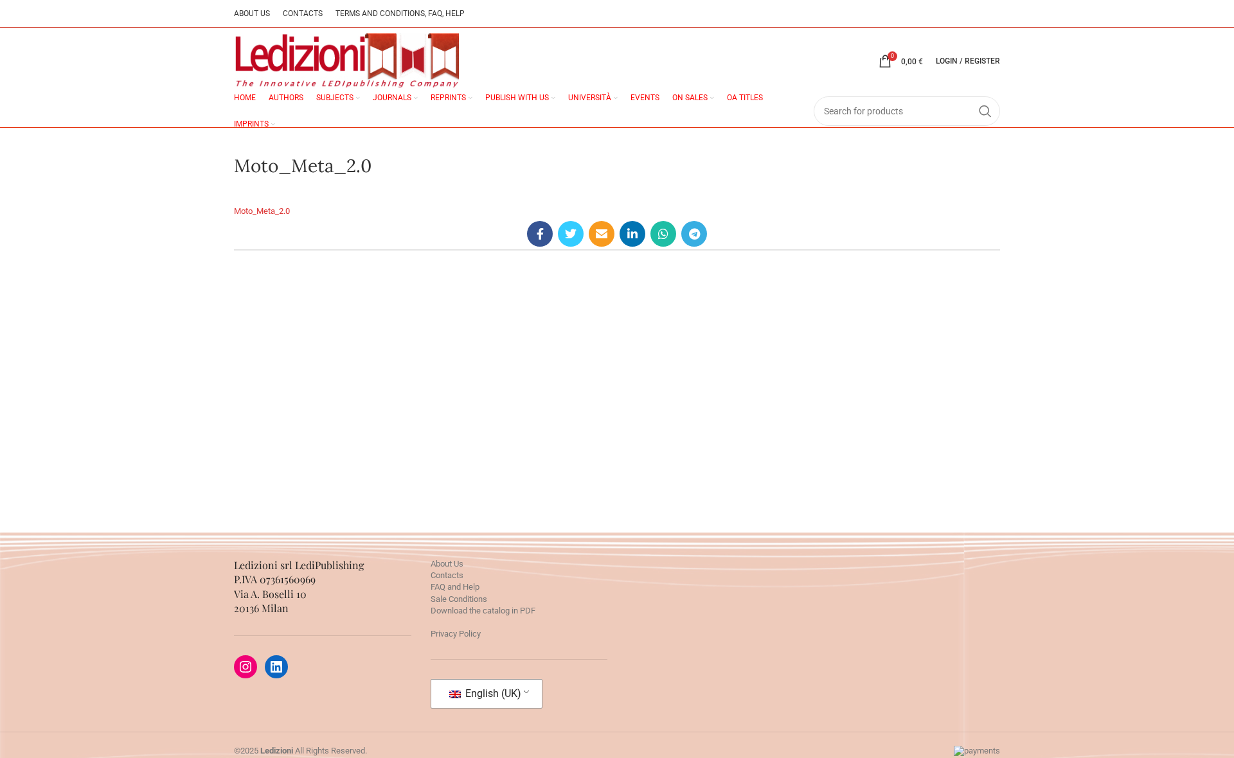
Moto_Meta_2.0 (262, 211)
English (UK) (492, 693)
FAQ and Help (455, 587)
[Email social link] (601, 234)
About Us (447, 563)
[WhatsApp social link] (663, 234)
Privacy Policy (456, 634)
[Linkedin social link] (632, 234)
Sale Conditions (459, 599)
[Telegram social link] (694, 234)
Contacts (447, 575)
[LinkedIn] (276, 666)
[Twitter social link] (571, 234)
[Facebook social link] (540, 234)
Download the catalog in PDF (483, 610)
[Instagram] (245, 666)
